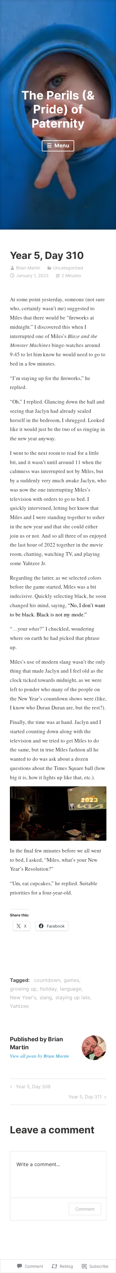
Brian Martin (28, 267)
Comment (85, 1209)
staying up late (72, 997)
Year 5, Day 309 (29, 1087)
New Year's (23, 997)
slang (46, 997)
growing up (23, 989)
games (71, 980)
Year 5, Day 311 (85, 1097)
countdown (47, 980)
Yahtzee (19, 1006)
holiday (48, 989)
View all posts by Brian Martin (39, 1056)
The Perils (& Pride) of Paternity (58, 109)
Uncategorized (68, 267)
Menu (61, 145)
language (70, 989)
